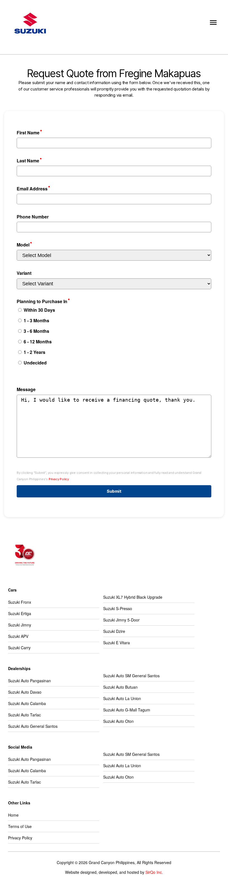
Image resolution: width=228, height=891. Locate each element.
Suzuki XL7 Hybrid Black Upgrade (132, 597)
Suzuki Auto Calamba (27, 703)
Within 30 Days (39, 310)
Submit (114, 491)
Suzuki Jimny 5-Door (121, 620)
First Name (28, 132)
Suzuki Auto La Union (122, 698)
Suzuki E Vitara (116, 642)
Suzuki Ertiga (19, 613)
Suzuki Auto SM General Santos (131, 675)
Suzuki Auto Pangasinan (29, 680)
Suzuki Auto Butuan (120, 687)
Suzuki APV (18, 636)
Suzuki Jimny (19, 625)
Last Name (28, 160)
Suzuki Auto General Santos (33, 726)
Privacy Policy (59, 479)
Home (13, 815)
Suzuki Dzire (114, 631)
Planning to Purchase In (42, 301)
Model (23, 244)
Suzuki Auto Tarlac (24, 715)
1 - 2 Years (34, 352)
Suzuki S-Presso (117, 608)
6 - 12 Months (37, 341)
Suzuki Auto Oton (118, 721)
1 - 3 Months (36, 320)
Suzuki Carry (19, 647)
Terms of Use (20, 826)
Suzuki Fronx (19, 602)
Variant (24, 273)
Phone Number (33, 216)
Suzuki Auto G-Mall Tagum (126, 710)
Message (26, 389)
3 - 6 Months (36, 331)
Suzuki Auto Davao (24, 692)
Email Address (32, 188)
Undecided (35, 362)
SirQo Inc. (154, 872)
